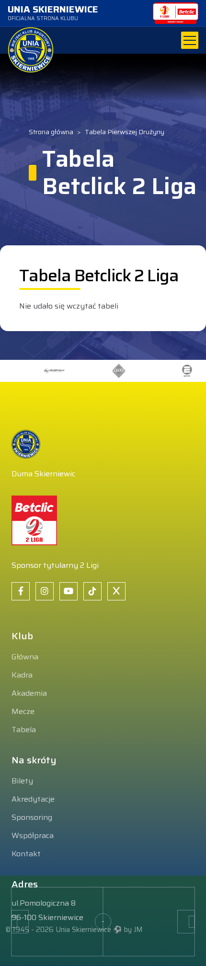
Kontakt (26, 854)
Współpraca (32, 835)
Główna (24, 657)
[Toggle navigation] (189, 40)
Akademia (29, 693)
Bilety (22, 781)
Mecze (22, 711)
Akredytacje (33, 799)
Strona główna (51, 132)
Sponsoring (31, 817)
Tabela (23, 730)
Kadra (22, 675)
